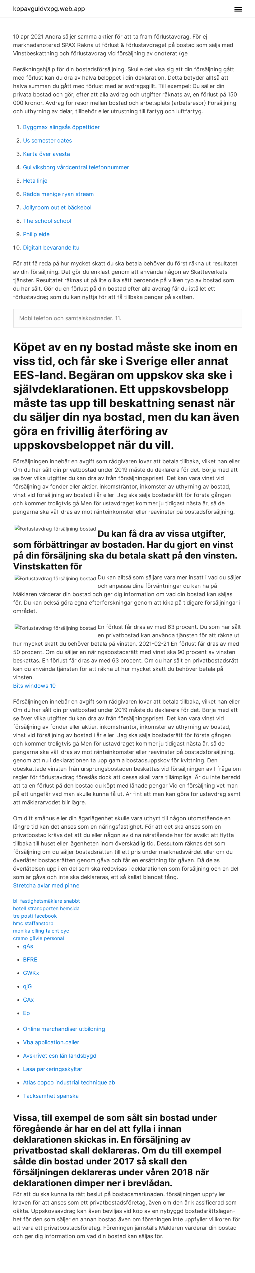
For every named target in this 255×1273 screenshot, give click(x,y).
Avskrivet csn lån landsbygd (59, 1055)
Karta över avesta (46, 154)
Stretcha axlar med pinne (46, 885)
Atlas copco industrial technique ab (69, 1082)
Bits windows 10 (34, 685)
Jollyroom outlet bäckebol (57, 207)
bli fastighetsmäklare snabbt (46, 901)
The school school (47, 221)
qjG (27, 986)
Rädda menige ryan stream (58, 194)
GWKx (31, 973)
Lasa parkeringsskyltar (52, 1069)
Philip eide (36, 234)
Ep (26, 1013)
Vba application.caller (51, 1042)
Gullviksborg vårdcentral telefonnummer (76, 167)
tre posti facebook (35, 916)
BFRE (30, 959)
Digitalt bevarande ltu (51, 247)
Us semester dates (47, 140)
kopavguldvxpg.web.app (49, 9)
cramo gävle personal (38, 938)
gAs (28, 946)
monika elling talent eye (41, 931)
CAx (28, 999)
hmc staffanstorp (33, 923)
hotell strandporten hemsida (46, 908)
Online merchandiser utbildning (64, 1029)
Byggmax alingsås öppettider (61, 127)
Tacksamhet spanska (51, 1096)
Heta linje (35, 180)
